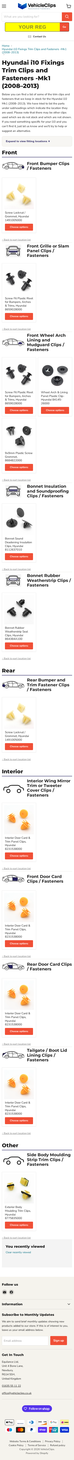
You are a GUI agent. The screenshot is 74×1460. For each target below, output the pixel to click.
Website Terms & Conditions (25, 1441)
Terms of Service (37, 1445)
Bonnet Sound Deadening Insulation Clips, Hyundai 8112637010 (18, 544)
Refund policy (57, 1445)
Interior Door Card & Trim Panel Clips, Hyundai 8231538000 (17, 843)
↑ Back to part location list (16, 240)
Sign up (58, 1340)
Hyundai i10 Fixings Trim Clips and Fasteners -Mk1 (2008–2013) (34, 51)
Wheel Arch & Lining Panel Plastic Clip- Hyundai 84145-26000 (54, 397)
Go (64, 27)
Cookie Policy (16, 1445)
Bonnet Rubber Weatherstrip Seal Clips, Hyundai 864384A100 (16, 633)
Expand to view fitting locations (28, 141)
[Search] (67, 16)
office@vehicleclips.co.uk (16, 1393)
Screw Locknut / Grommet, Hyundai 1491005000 (17, 216)
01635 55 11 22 (11, 1386)
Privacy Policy (52, 1441)
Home (5, 45)
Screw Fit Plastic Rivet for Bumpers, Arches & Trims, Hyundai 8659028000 (19, 303)
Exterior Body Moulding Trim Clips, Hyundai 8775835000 (18, 1212)
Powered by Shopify (37, 1453)
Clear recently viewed (18, 1252)
